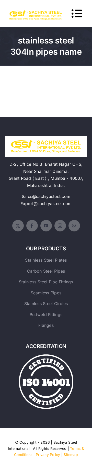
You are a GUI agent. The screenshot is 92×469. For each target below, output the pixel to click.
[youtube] (46, 225)
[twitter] (18, 225)
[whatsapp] (74, 225)
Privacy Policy (48, 454)
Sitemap (71, 454)
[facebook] (32, 225)
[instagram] (60, 225)
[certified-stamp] (46, 356)
